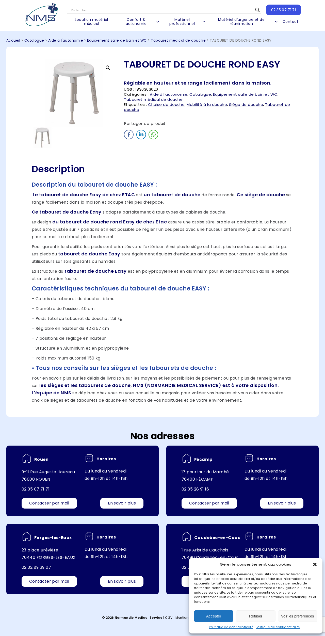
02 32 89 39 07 (36, 567)
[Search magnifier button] (257, 9)
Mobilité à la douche (207, 104)
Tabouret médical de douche (178, 40)
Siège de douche (246, 104)
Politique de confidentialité (231, 627)
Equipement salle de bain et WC (117, 40)
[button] (314, 564)
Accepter (213, 616)
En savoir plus (122, 503)
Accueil (13, 40)
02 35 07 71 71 (283, 9)
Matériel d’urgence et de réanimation (241, 21)
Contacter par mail (49, 503)
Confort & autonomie (136, 21)
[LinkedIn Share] (141, 134)
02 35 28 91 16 (195, 489)
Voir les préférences (297, 616)
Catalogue (34, 40)
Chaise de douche (166, 104)
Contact (290, 21)
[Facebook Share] (129, 134)
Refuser (255, 616)
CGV (168, 617)
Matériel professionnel (182, 21)
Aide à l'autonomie (65, 40)
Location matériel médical (91, 21)
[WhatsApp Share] (153, 134)
